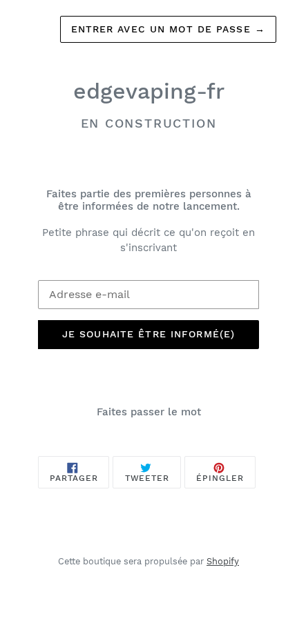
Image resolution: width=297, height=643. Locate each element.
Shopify (223, 561)
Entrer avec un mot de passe (168, 28)
